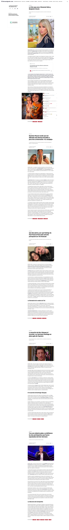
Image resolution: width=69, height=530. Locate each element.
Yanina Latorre (41, 303)
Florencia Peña (40, 121)
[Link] (50, 16)
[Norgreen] (13, 22)
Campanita (35, 519)
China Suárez (52, 58)
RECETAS (60, 1)
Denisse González (40, 218)
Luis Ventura (35, 318)
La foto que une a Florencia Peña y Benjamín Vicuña (13, 6)
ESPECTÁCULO (45, 1)
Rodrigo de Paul (39, 318)
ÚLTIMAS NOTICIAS (17, 1)
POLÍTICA (23, 1)
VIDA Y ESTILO (55, 1)
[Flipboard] (15, 8)
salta (35, 296)
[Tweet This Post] (48, 16)
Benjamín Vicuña (34, 51)
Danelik (38, 519)
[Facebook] (10, 8)
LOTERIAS (50, 1)
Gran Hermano (45, 218)
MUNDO (36, 1)
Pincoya (47, 519)
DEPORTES (40, 1)
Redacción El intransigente (33, 16)
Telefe (49, 413)
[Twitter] (12, 8)
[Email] (17, 8)
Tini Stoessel (44, 318)
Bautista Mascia (35, 218)
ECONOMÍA (28, 1)
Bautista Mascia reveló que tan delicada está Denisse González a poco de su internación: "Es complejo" (14, 15)
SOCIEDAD (32, 1)
